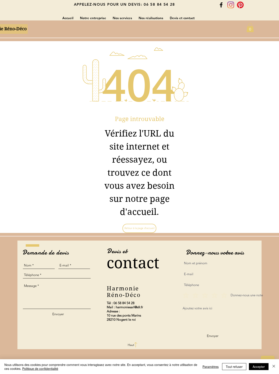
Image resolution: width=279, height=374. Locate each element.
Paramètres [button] (210, 366)
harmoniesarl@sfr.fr (129, 307)
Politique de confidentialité (40, 368)
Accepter (259, 366)
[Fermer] (273, 367)
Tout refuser (234, 366)
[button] (250, 27)
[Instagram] (230, 5)
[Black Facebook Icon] (221, 5)
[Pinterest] (240, 5)
